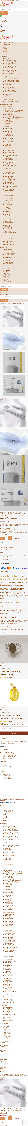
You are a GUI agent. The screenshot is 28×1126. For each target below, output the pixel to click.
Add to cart (17, 1118)
